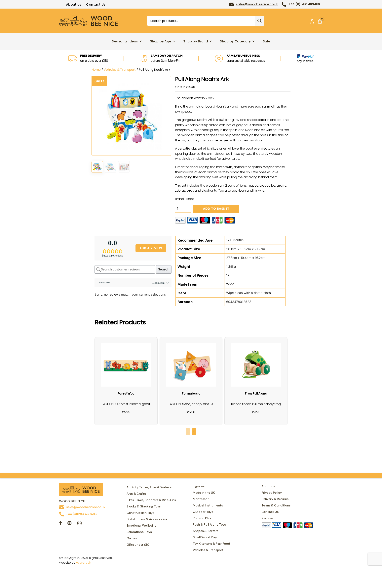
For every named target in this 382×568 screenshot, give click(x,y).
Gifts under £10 (138, 545)
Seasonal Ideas (125, 41)
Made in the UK (204, 493)
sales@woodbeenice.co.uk (257, 4)
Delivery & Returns (274, 499)
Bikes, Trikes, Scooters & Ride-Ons (151, 500)
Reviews (267, 518)
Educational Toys (139, 532)
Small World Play (205, 537)
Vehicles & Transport (120, 69)
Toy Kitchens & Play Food (211, 544)
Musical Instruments (208, 505)
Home (96, 69)
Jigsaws (199, 486)
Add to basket (216, 208)
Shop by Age (160, 41)
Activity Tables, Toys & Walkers (149, 487)
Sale (266, 41)
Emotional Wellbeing (142, 525)
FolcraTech (83, 562)
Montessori (201, 499)
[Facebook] (60, 524)
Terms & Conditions (275, 505)
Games (132, 538)
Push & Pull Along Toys (209, 524)
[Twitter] (69, 524)
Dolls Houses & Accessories (147, 519)
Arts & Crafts (136, 494)
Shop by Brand (195, 41)
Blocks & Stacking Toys (144, 506)
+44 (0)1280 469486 (304, 4)
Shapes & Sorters (205, 531)
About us (73, 4)
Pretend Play (202, 518)
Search (259, 21)
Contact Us (95, 4)
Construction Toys (140, 513)
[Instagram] (79, 524)
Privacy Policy (271, 493)
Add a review (150, 248)
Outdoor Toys (203, 512)
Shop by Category (235, 41)
